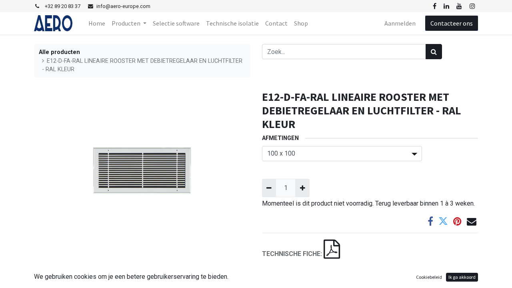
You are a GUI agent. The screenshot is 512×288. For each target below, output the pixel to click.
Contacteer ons (451, 23)
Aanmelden (400, 23)
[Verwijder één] (269, 188)
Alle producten (59, 52)
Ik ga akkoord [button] (462, 277)
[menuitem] (96, 23)
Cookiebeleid (429, 277)
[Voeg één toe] (302, 188)
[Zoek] (434, 51)
